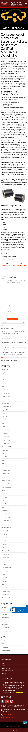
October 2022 (5, 524)
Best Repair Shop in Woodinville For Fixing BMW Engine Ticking (22, 265)
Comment (9, 284)
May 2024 (4, 460)
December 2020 (6, 598)
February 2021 (6, 591)
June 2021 (4, 577)
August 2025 (5, 410)
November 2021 (6, 561)
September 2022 (6, 527)
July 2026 (4, 373)
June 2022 (4, 537)
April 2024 (4, 463)
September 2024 (6, 446)
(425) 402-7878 (17, 2)
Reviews (4, 673)
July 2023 (4, 493)
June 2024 (4, 457)
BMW (4, 224)
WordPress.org (6, 650)
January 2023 (5, 514)
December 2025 (6, 396)
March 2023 (5, 507)
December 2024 (6, 436)
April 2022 (4, 544)
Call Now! (15, 730)
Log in (3, 640)
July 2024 (4, 453)
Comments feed (6, 647)
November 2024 (6, 440)
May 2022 (4, 540)
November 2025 (6, 399)
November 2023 (6, 480)
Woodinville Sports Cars (8, 209)
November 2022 (6, 520)
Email (8, 305)
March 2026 (5, 386)
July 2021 (4, 574)
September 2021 (6, 567)
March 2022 (5, 547)
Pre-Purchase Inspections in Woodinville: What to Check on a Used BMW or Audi (14, 332)
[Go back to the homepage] (4, 3)
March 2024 (5, 467)
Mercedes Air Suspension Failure (8, 255)
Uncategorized (5, 627)
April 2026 (4, 383)
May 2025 (4, 420)
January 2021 (5, 594)
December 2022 (6, 517)
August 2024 (5, 450)
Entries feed (5, 644)
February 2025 (6, 430)
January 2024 (5, 473)
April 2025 (4, 423)
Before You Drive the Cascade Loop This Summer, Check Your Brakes (12, 337)
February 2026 (6, 389)
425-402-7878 (8, 715)
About (3, 665)
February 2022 (6, 551)
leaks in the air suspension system (11, 102)
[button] (25, 723)
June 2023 (4, 497)
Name (8, 300)
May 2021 (4, 581)
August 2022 (5, 530)
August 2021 (5, 571)
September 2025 (6, 406)
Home (5, 10)
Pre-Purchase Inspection (8, 670)
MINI (4, 227)
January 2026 (5, 393)
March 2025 (5, 426)
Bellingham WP (17, 726)
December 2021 (6, 557)
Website (9, 311)
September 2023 (6, 487)
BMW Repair (5, 617)
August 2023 (5, 490)
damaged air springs (8, 106)
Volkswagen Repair (6, 631)
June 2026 (4, 376)
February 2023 (6, 510)
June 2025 (4, 416)
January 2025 (5, 433)
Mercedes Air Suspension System (8, 259)
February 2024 (6, 470)
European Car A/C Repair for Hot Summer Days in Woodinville (14, 343)
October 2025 (5, 403)
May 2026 (4, 379)
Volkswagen (6, 229)
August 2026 (5, 369)
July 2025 (4, 413)
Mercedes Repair (5, 253)
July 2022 (4, 534)
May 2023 (4, 500)
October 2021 (5, 564)
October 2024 (5, 443)
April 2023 (4, 504)
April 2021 (4, 584)
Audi (4, 222)
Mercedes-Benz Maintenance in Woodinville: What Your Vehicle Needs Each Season (13, 353)
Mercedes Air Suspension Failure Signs (9, 257)
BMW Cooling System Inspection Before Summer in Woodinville (14, 348)
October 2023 (5, 483)
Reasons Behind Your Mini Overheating (8, 265)
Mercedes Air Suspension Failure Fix (9, 256)
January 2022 (5, 554)
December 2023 (6, 477)
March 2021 (5, 587)
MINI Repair (5, 624)
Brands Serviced (6, 668)
